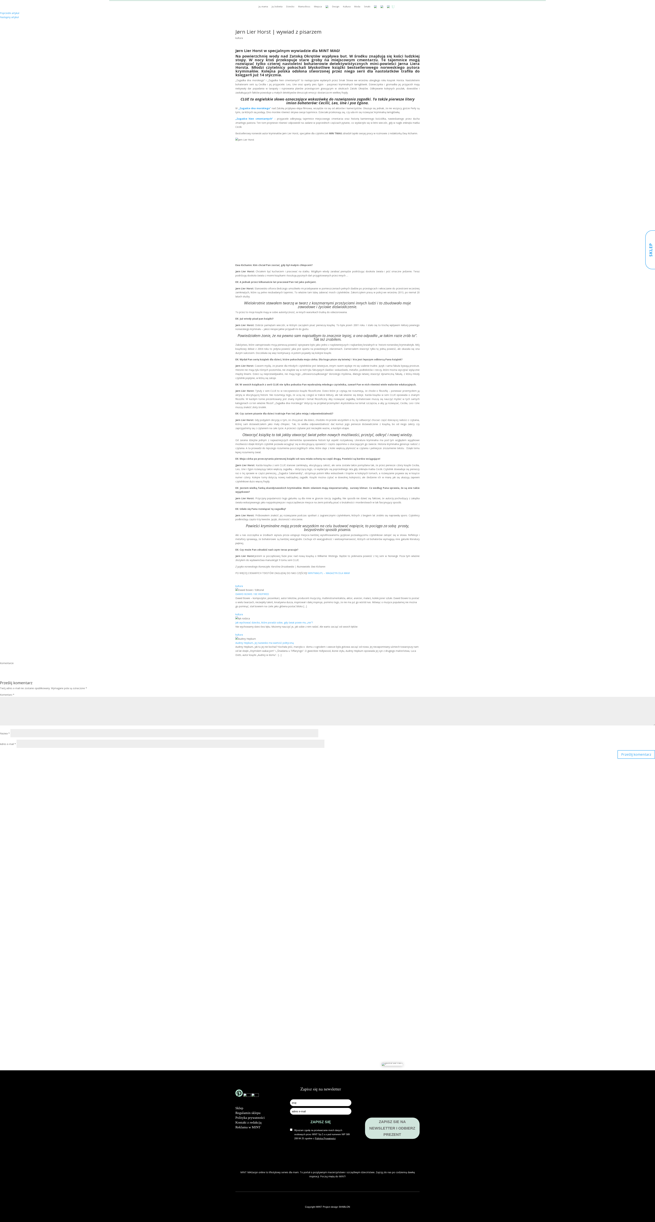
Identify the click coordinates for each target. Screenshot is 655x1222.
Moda (357, 6)
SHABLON (344, 1206)
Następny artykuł (9, 17)
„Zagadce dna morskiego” (254, 108)
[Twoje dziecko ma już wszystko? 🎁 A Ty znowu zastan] (278, 925)
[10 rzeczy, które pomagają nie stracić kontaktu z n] (376, 933)
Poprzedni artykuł (9, 13)
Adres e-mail (8, 744)
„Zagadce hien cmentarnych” (254, 118)
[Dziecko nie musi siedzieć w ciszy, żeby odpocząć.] (424, 900)
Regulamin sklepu (247, 1113)
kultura (239, 38)
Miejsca (318, 6)
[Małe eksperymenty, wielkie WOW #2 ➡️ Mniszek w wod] (230, 889)
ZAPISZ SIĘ (320, 1122)
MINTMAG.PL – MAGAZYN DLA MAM (329, 573)
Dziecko (290, 6)
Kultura (347, 6)
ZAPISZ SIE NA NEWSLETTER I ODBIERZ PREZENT (392, 1128)
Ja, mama (263, 6)
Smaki (367, 6)
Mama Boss (304, 6)
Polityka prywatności (250, 1117)
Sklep (239, 1108)
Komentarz (7, 694)
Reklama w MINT (247, 1127)
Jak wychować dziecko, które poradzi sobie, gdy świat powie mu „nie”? (274, 622)
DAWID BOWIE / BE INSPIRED (252, 594)
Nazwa (5, 733)
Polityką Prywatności (325, 1138)
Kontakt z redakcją (248, 1122)
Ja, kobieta (277, 6)
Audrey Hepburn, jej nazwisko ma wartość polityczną (264, 642)
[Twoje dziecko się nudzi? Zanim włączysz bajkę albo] (327, 913)
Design (335, 6)
